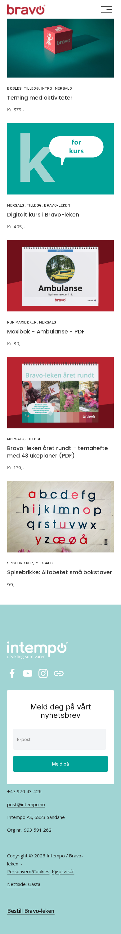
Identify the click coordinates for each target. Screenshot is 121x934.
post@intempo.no (26, 804)
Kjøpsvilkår (63, 871)
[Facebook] (12, 673)
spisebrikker (20, 563)
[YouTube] (28, 673)
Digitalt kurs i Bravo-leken (43, 215)
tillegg (31, 88)
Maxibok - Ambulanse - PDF (46, 332)
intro (46, 88)
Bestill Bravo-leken (30, 910)
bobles (14, 88)
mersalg (63, 88)
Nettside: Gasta (23, 884)
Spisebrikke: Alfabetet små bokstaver (59, 572)
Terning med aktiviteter (40, 98)
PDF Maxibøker (22, 322)
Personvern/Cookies (28, 871)
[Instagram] (43, 673)
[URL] (59, 673)
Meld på (60, 763)
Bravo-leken (57, 205)
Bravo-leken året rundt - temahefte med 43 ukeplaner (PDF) (57, 452)
